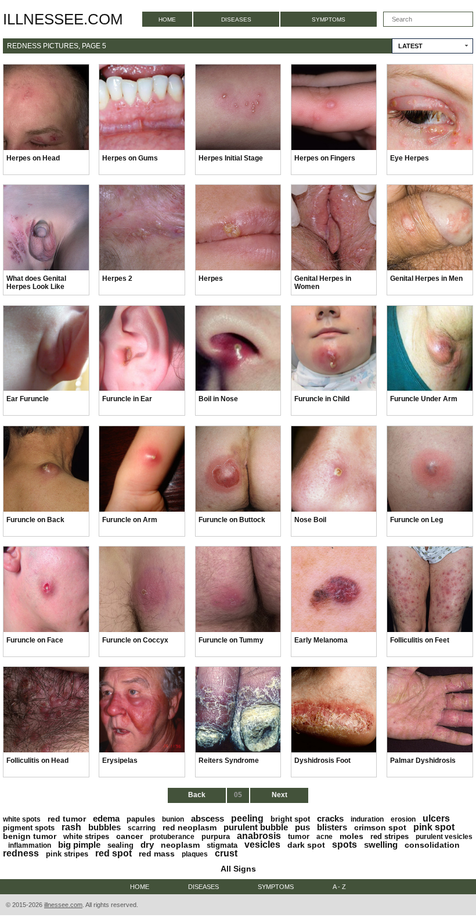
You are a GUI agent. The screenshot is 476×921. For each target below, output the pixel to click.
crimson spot (380, 827)
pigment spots (29, 827)
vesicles (262, 844)
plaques (195, 854)
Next (279, 795)
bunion (173, 819)
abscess (207, 818)
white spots (22, 819)
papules (141, 819)
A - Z (339, 886)
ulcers (436, 818)
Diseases (236, 19)
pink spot (434, 827)
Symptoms (328, 19)
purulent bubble (255, 827)
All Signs (238, 868)
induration (367, 819)
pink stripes (67, 853)
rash (71, 827)
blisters (332, 827)
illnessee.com (63, 19)
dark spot (306, 844)
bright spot (290, 819)
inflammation (29, 845)
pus (302, 827)
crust (226, 853)
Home (167, 19)
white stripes (86, 836)
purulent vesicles (444, 837)
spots (344, 844)
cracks (330, 818)
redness (21, 853)
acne (324, 837)
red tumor (67, 818)
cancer (129, 836)
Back (196, 795)
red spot (113, 853)
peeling (247, 818)
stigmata (222, 845)
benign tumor (29, 836)
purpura (215, 836)
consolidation (432, 844)
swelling (381, 844)
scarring (142, 828)
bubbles (104, 827)
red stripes (389, 836)
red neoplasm (190, 827)
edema (106, 818)
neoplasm (180, 844)
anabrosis (259, 836)
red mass (157, 853)
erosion (403, 819)
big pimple (79, 844)
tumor (298, 836)
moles (351, 836)
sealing (120, 845)
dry (147, 844)
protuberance (172, 837)
